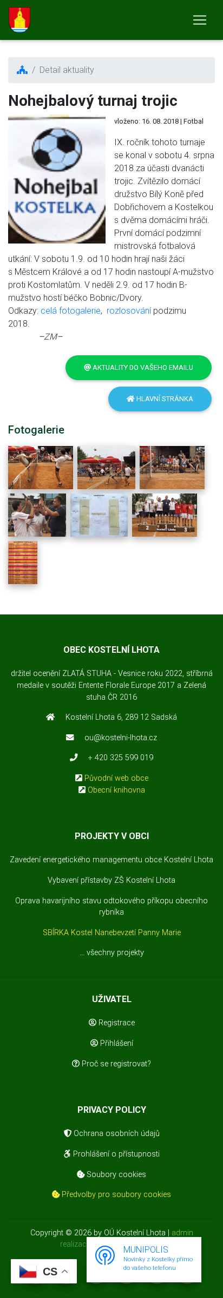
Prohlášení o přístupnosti (115, 1154)
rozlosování (129, 311)
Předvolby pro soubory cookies (115, 1194)
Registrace (115, 1022)
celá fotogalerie (71, 311)
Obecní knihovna (116, 790)
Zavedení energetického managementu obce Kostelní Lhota (111, 859)
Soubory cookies (115, 1174)
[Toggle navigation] (199, 20)
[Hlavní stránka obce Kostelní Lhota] (19, 20)
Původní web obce (116, 778)
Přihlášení (115, 1043)
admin (182, 1233)
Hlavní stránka (164, 399)
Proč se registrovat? (115, 1064)
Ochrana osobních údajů (115, 1133)
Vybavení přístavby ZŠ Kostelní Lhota (111, 880)
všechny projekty (115, 952)
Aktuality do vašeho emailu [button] (142, 367)
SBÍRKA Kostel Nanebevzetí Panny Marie (112, 932)
